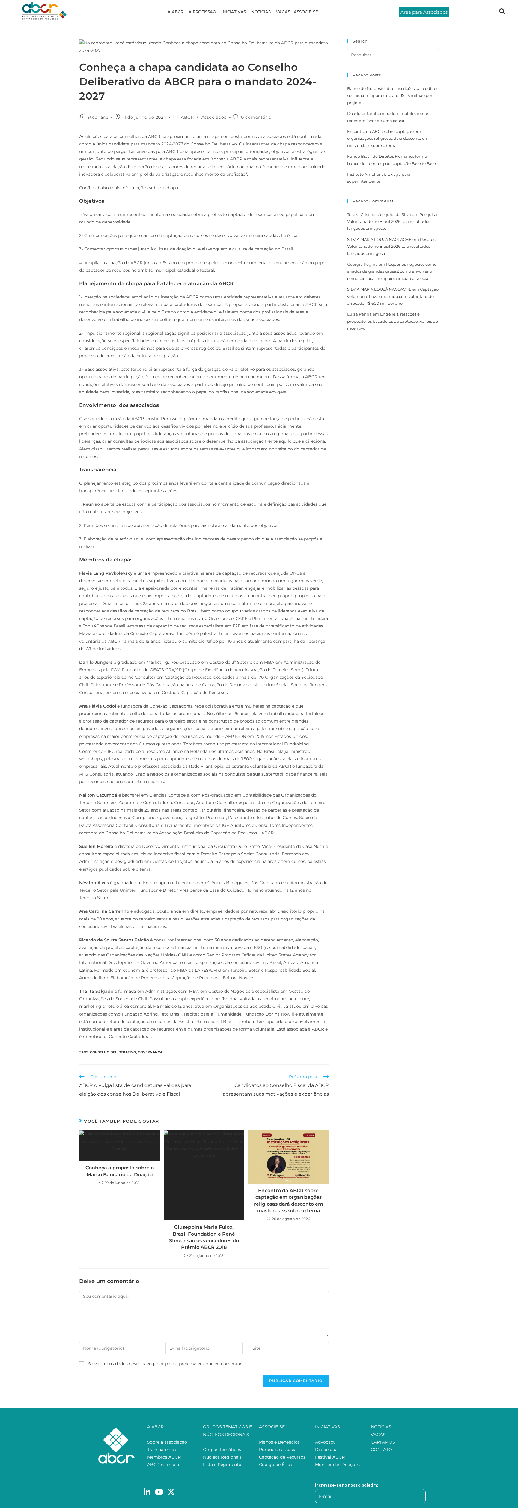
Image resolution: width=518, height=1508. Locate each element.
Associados (214, 117)
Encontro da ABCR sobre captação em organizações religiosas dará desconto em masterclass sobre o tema (288, 1200)
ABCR (187, 117)
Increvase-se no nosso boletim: (346, 1485)
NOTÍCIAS (261, 11)
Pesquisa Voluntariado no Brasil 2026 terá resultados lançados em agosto (392, 221)
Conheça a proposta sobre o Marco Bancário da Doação (119, 1171)
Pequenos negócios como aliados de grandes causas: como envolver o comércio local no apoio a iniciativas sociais (391, 271)
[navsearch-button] (502, 12)
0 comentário (256, 117)
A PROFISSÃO (202, 11)
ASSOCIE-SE (306, 11)
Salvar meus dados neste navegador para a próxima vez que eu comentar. (165, 1363)
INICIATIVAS (234, 11)
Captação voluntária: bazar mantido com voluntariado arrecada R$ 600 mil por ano (393, 296)
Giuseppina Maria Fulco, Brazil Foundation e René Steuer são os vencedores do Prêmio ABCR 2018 (204, 1237)
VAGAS (283, 11)
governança (150, 1052)
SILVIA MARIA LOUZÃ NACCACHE (379, 239)
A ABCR (175, 11)
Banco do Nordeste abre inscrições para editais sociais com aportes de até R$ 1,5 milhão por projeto (392, 95)
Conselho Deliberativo (113, 1052)
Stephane (98, 117)
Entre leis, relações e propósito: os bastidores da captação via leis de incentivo (392, 321)
